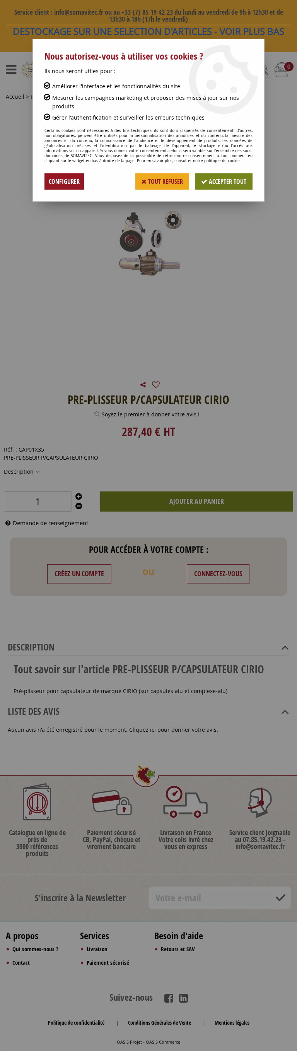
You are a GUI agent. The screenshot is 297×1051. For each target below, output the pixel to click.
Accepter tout (226, 181)
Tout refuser (165, 181)
